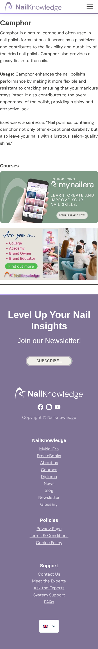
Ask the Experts (49, 588)
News (49, 483)
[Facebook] (40, 407)
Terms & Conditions (49, 535)
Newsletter (49, 497)
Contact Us (49, 574)
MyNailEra (49, 449)
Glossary (49, 504)
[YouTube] (57, 407)
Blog (49, 490)
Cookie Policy (49, 543)
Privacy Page (49, 529)
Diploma (49, 476)
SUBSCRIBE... (49, 361)
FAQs (49, 602)
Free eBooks (49, 456)
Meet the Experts (49, 581)
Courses (49, 470)
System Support (49, 595)
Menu (90, 6)
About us (49, 462)
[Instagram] (49, 407)
